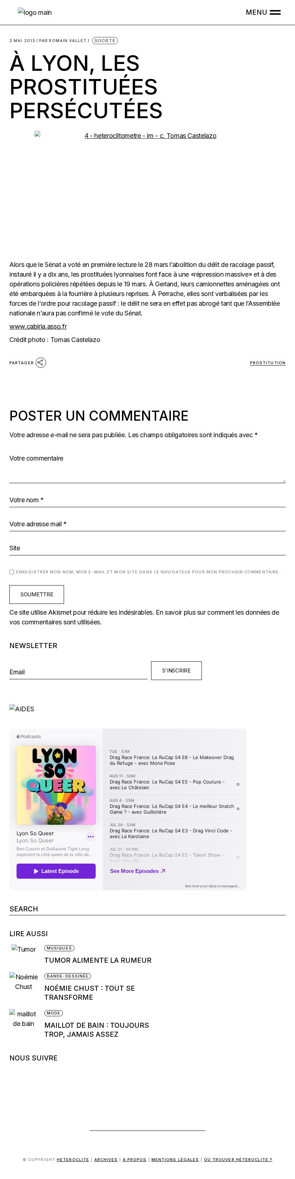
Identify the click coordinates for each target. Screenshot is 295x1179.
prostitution (268, 362)
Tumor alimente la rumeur (97, 960)
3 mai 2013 (22, 41)
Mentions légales (175, 1159)
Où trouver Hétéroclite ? (238, 1159)
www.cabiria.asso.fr (38, 326)
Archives (106, 1159)
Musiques (59, 948)
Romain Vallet (63, 41)
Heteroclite (73, 1159)
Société (105, 40)
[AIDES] (147, 709)
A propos (135, 1159)
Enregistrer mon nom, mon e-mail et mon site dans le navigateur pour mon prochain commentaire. (148, 571)
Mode (53, 1013)
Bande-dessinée (67, 976)
